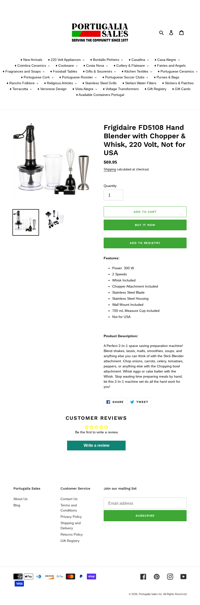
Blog (16, 505)
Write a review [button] (96, 445)
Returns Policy (71, 534)
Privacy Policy (71, 517)
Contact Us (69, 499)
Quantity (110, 186)
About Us (20, 499)
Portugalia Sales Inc (150, 594)
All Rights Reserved (175, 594)
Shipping (110, 169)
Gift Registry (70, 541)
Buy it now (145, 225)
